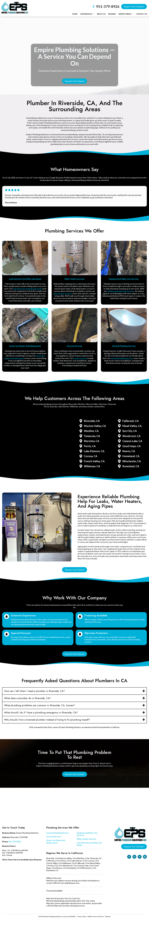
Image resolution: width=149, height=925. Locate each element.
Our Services (86, 14)
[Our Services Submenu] (93, 14)
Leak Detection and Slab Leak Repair (89, 843)
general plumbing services (122, 358)
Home (74, 14)
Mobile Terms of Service (95, 916)
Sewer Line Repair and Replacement (55, 841)
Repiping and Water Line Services (87, 834)
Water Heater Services (86, 839)
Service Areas (125, 14)
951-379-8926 (15, 841)
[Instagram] (134, 857)
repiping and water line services (120, 291)
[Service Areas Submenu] (132, 14)
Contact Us (141, 14)
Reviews (112, 14)
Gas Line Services (53, 836)
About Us (101, 14)
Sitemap (107, 916)
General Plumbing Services (57, 833)
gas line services (80, 358)
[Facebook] (129, 857)
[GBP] (145, 857)
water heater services (62, 293)
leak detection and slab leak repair (27, 288)
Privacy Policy (81, 916)
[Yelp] (140, 857)
